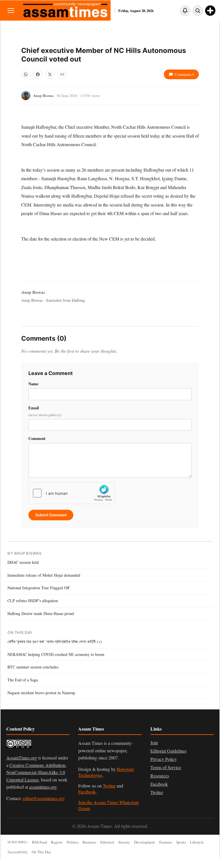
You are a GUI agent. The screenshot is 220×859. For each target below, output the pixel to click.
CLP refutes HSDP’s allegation (32, 600)
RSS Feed (39, 842)
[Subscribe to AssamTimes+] (210, 10)
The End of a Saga (22, 680)
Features (165, 842)
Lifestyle (197, 842)
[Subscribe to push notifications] (185, 10)
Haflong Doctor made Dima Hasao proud (40, 613)
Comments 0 (184, 74)
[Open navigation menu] (11, 10)
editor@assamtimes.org (44, 798)
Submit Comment (50, 515)
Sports (181, 842)
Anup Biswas (43, 95)
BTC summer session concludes (32, 667)
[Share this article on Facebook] (37, 74)
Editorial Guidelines (168, 751)
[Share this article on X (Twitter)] (49, 74)
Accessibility (17, 851)
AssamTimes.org (21, 758)
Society (124, 842)
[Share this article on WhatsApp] (25, 74)
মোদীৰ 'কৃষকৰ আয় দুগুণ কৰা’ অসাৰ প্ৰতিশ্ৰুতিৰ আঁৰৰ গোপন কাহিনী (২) (54, 641)
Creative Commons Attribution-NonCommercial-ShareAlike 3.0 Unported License (36, 772)
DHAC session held (23, 562)
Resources (159, 776)
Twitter (109, 786)
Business (89, 842)
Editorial (107, 842)
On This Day (41, 851)
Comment (37, 438)
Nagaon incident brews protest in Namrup (41, 692)
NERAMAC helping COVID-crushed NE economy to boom (55, 654)
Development (144, 842)
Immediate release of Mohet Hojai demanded (43, 575)
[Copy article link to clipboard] (61, 74)
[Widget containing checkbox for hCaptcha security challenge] (71, 493)
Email (45, 411)
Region (56, 842)
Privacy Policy (163, 759)
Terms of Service (165, 767)
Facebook (87, 792)
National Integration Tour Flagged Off (38, 587)
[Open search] (197, 10)
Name (33, 384)
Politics (72, 842)
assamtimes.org (43, 787)
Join (154, 742)
